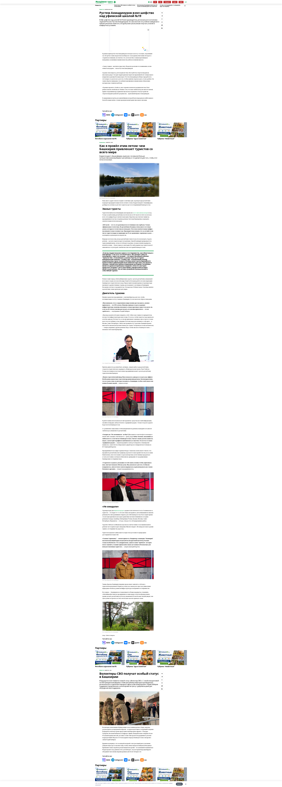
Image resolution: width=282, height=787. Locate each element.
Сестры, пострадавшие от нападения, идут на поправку (170, 6)
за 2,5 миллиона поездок (140, 213)
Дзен (174, 2)
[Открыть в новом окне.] (106, 115)
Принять (179, 784)
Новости (98, 5)
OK (160, 2)
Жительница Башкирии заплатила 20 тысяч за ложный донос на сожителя (147, 6)
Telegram (167, 2)
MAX (181, 2)
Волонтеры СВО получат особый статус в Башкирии (124, 6)
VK (155, 2)
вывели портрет (119, 510)
